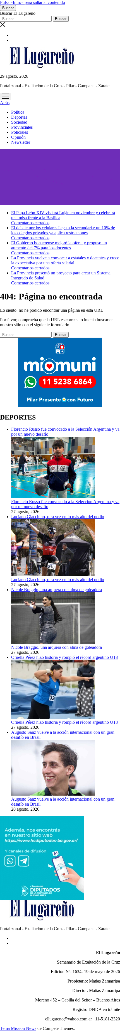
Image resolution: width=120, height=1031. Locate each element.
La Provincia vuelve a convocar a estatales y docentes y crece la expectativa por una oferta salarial (65, 260)
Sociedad (19, 122)
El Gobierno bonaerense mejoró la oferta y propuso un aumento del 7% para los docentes (59, 245)
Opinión (18, 137)
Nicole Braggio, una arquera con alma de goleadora (56, 647)
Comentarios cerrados (30, 222)
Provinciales (22, 127)
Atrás (4, 102)
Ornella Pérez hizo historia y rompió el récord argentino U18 (64, 722)
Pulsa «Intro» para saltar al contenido (32, 2)
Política (17, 112)
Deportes (19, 117)
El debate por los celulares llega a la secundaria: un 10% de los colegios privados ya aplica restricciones (63, 230)
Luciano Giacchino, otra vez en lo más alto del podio (57, 579)
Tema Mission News (18, 1028)
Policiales (19, 132)
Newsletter (20, 142)
